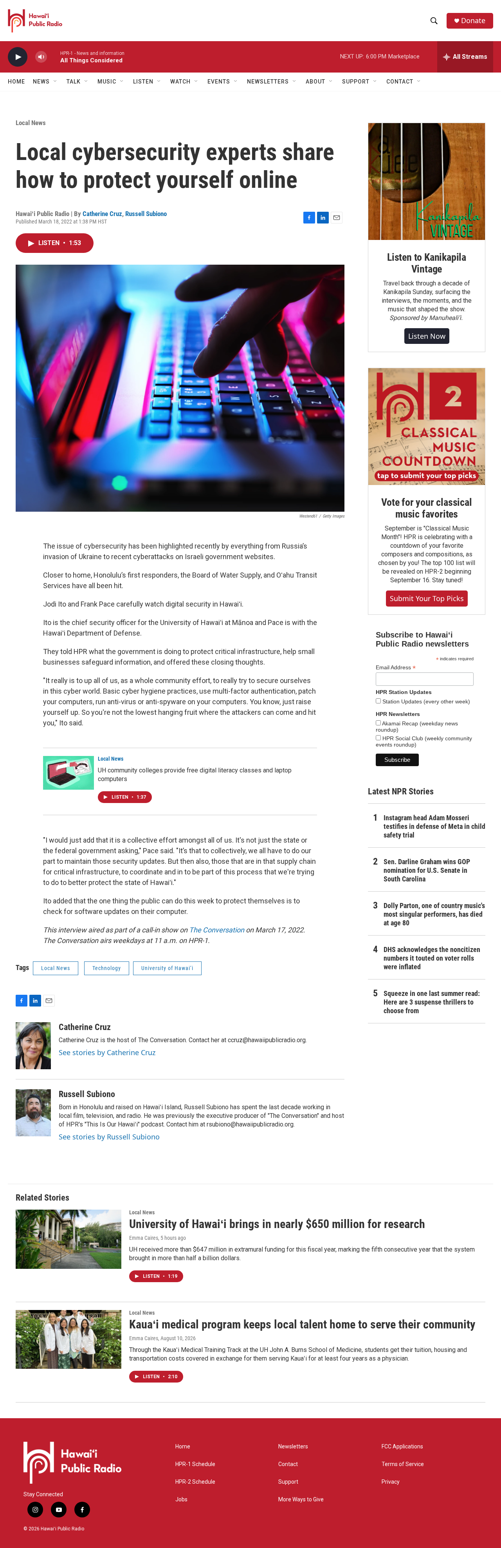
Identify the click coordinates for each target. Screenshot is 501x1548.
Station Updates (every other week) (425, 701)
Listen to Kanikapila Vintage (426, 263)
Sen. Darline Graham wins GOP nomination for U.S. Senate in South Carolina (427, 870)
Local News (31, 123)
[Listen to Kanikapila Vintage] (426, 181)
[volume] (41, 57)
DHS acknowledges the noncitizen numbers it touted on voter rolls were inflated (432, 958)
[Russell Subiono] (33, 1112)
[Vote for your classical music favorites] (426, 426)
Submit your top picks (427, 598)
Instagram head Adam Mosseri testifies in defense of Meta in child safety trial (434, 826)
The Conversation (216, 930)
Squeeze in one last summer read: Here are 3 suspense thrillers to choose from (432, 1002)
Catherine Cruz (102, 214)
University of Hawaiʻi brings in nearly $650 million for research (277, 1224)
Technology (106, 968)
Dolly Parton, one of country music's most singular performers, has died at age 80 (434, 914)
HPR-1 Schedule (195, 1464)
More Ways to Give (301, 1500)
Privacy (391, 1482)
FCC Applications (402, 1447)
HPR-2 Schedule (195, 1482)
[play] (17, 57)
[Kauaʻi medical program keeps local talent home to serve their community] (68, 1339)
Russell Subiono (146, 214)
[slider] (53, 57)
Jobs (181, 1500)
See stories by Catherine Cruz (107, 1052)
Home (16, 81)
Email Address (396, 667)
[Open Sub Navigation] (55, 81)
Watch (180, 81)
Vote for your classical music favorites (426, 508)
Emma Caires (143, 1238)
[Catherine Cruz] (33, 1045)
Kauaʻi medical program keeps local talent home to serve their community (302, 1324)
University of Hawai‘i (167, 968)
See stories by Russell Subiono (109, 1136)
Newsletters (293, 1447)
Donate (473, 20)
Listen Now (426, 336)
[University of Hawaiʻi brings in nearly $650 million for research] (68, 1239)
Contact (288, 1464)
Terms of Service (403, 1464)
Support (288, 1482)
